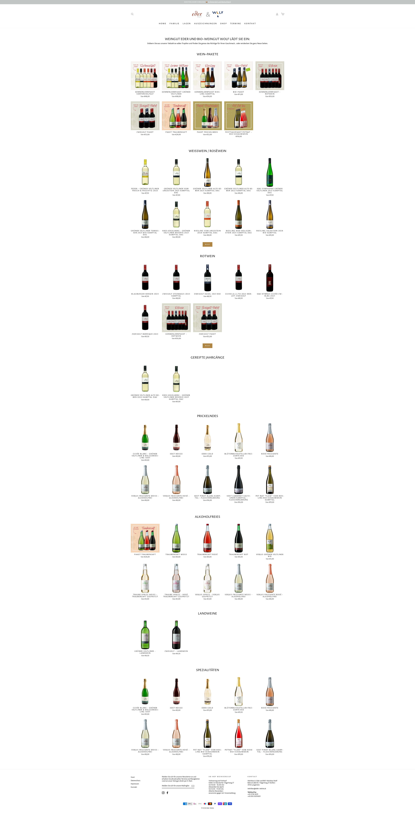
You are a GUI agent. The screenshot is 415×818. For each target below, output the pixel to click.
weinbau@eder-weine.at (257, 789)
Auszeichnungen (205, 23)
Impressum (135, 784)
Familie (175, 23)
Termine (235, 23)
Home (162, 23)
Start (133, 777)
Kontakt (250, 23)
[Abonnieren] (193, 786)
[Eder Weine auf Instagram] (163, 792)
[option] (207, 2)
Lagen (187, 23)
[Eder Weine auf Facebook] (167, 792)
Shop (223, 23)
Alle (207, 244)
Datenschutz (135, 781)
